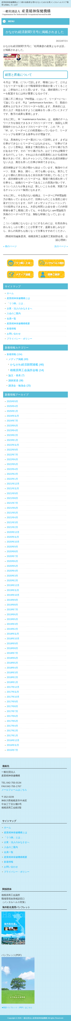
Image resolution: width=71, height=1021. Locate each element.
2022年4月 (12, 469)
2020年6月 (12, 561)
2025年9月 (12, 401)
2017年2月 (12, 730)
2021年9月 (12, 493)
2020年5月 (12, 566)
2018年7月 (12, 653)
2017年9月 (12, 701)
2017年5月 (12, 721)
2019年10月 (13, 595)
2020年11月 (13, 537)
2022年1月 (12, 479)
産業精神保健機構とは (18, 298)
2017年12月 (13, 687)
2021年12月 (13, 483)
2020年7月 (12, 556)
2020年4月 (12, 571)
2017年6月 (12, 716)
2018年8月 (12, 648)
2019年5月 (12, 619)
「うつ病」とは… (16, 303)
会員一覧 (11, 318)
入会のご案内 (14, 313)
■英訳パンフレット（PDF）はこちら (17, 1007)
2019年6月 (12, 614)
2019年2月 (12, 629)
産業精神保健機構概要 (18, 323)
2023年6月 (12, 425)
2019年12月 (13, 585)
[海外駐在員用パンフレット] (13, 944)
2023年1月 (12, 440)
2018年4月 (12, 668)
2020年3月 (12, 575)
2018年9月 (12, 643)
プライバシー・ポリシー (19, 338)
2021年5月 (12, 512)
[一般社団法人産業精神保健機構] (31, 15)
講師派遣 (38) (15, 380)
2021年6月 (12, 508)
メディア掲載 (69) (18, 359)
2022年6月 (12, 459)
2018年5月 (12, 663)
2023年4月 (12, 430)
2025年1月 (12, 411)
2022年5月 (12, 464)
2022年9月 (12, 449)
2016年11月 (13, 745)
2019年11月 (13, 590)
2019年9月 (12, 600)
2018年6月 (12, 658)
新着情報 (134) (14, 354)
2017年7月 (12, 711)
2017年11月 (13, 692)
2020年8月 (12, 551)
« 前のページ (10, 246)
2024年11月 (13, 416)
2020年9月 (12, 546)
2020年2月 (12, 580)
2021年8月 (12, 498)
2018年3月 (12, 672)
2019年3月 (12, 624)
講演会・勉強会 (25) (19, 385)
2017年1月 (12, 735)
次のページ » (61, 246)
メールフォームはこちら (14, 790)
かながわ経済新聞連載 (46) (27, 364)
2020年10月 (13, 542)
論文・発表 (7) (16, 375)
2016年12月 (13, 740)
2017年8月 (12, 706)
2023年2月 (12, 435)
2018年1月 (12, 682)
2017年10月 (13, 697)
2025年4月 (12, 406)
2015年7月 (12, 750)
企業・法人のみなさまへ (19, 308)
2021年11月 (13, 488)
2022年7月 (12, 454)
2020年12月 (13, 532)
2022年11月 (13, 445)
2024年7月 (12, 420)
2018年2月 (12, 677)
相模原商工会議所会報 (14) (27, 370)
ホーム (10, 293)
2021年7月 (12, 503)
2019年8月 (12, 605)
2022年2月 (12, 474)
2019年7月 (12, 609)
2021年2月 (12, 527)
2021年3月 (12, 522)
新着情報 (11, 328)
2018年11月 (13, 634)
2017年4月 (12, 726)
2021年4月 (12, 517)
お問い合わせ (14, 333)
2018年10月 (13, 638)
